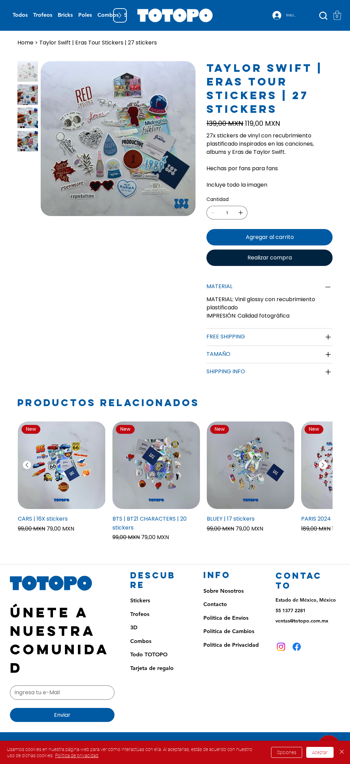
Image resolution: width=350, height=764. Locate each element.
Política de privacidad (76, 755)
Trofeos (139, 614)
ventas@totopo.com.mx (301, 621)
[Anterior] (27, 465)
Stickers (140, 600)
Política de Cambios (228, 631)
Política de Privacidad (231, 645)
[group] (174, 481)
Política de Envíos (225, 618)
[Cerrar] (342, 752)
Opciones (286, 752)
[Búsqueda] (323, 16)
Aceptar (320, 752)
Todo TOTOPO (148, 654)
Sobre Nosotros (223, 591)
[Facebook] (296, 646)
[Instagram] (280, 646)
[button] (337, 15)
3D (133, 627)
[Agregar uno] (240, 212)
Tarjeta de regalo (152, 668)
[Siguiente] (323, 465)
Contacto (215, 604)
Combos (140, 641)
